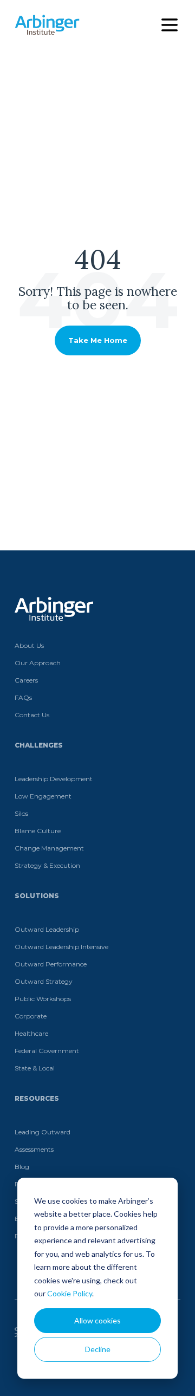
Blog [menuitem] (22, 1167)
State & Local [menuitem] (35, 1068)
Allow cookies (97, 1320)
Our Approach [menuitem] (38, 663)
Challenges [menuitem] (39, 745)
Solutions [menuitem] (37, 896)
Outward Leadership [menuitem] (47, 929)
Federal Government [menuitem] (47, 1051)
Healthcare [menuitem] (31, 1033)
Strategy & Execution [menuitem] (47, 865)
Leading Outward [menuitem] (42, 1132)
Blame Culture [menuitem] (38, 831)
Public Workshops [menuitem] (43, 999)
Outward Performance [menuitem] (51, 964)
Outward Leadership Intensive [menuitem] (61, 947)
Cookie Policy (69, 1293)
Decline (97, 1349)
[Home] (47, 25)
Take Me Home (97, 340)
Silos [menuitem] (21, 813)
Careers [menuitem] (26, 680)
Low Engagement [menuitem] (43, 796)
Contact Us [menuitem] (32, 715)
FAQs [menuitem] (23, 697)
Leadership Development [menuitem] (54, 779)
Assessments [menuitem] (34, 1149)
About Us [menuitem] (29, 645)
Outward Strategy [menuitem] (44, 981)
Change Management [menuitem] (49, 848)
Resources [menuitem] (37, 1098)
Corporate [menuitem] (31, 1016)
